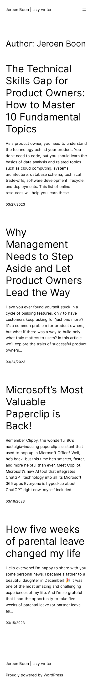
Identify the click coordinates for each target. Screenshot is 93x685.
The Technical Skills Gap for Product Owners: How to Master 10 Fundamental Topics (45, 99)
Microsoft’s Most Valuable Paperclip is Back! (44, 408)
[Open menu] (84, 10)
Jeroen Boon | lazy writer (29, 9)
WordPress (53, 675)
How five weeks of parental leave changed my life (45, 541)
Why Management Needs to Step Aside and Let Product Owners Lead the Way (44, 262)
